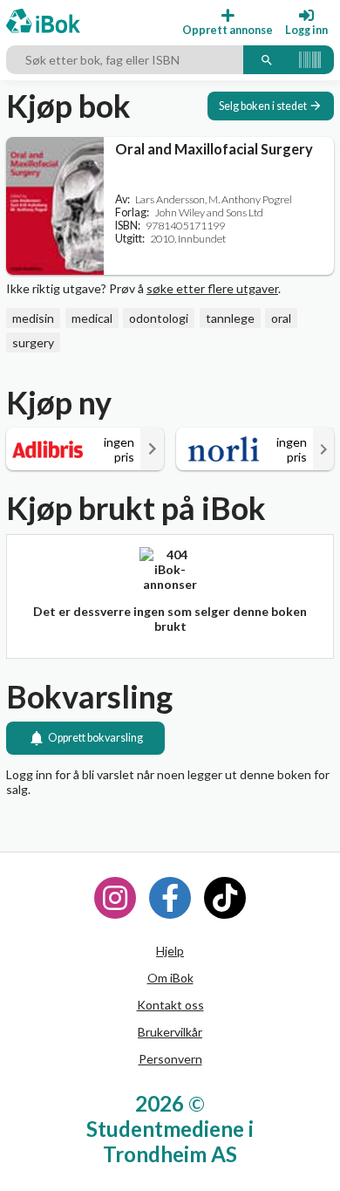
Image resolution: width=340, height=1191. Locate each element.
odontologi (158, 318)
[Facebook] (170, 898)
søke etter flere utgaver (212, 288)
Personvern (170, 1058)
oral (281, 318)
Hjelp (170, 950)
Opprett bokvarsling (95, 737)
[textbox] (124, 60)
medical (91, 318)
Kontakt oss (170, 1004)
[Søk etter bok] (266, 60)
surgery (33, 342)
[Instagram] (115, 898)
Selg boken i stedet (263, 106)
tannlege (230, 318)
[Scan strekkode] (310, 60)
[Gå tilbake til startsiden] (43, 22)
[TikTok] (225, 898)
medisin (33, 318)
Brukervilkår (170, 1031)
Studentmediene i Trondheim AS (170, 1141)
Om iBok (170, 977)
